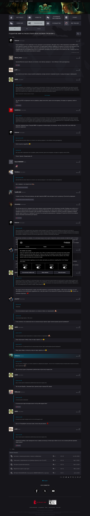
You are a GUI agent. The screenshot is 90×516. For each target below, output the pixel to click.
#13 (78, 273)
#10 (78, 204)
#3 (78, 70)
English (46, 480)
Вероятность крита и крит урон (21, 468)
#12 (78, 250)
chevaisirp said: (18, 228)
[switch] (38, 267)
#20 (78, 429)
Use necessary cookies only (28, 272)
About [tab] (62, 246)
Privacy (46, 507)
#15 (78, 327)
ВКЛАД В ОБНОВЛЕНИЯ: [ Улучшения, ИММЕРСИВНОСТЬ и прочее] (31, 473)
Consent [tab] (27, 246)
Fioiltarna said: (18, 380)
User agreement (41, 507)
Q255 (16, 79)
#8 (78, 172)
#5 (78, 110)
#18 (78, 392)
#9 (78, 192)
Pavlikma (17, 172)
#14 (78, 299)
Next (13, 37)
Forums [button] (11, 1)
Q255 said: (18, 150)
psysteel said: (18, 332)
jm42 (16, 70)
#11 (78, 223)
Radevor (17, 40)
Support (31, 1)
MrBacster (17, 392)
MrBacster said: (18, 417)
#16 (78, 356)
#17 (78, 375)
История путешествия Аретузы (21, 464)
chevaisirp (17, 204)
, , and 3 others (25, 199)
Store (25, 1)
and (22, 187)
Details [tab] (45, 246)
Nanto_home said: (19, 138)
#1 (78, 41)
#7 (78, 162)
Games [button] (16, 1)
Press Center (58, 507)
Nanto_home (18, 57)
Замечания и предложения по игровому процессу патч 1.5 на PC (30, 460)
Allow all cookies (62, 272)
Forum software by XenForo (45, 514)
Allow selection (45, 272)
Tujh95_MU (18, 192)
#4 (78, 80)
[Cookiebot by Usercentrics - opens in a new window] (64, 243)
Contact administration (33, 507)
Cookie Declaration (51, 507)
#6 (78, 132)
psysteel (17, 249)
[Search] (78, 33)
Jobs (22, 1)
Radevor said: (18, 85)
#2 (78, 58)
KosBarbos (18, 110)
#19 (78, 412)
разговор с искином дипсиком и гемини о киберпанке (27, 456)
